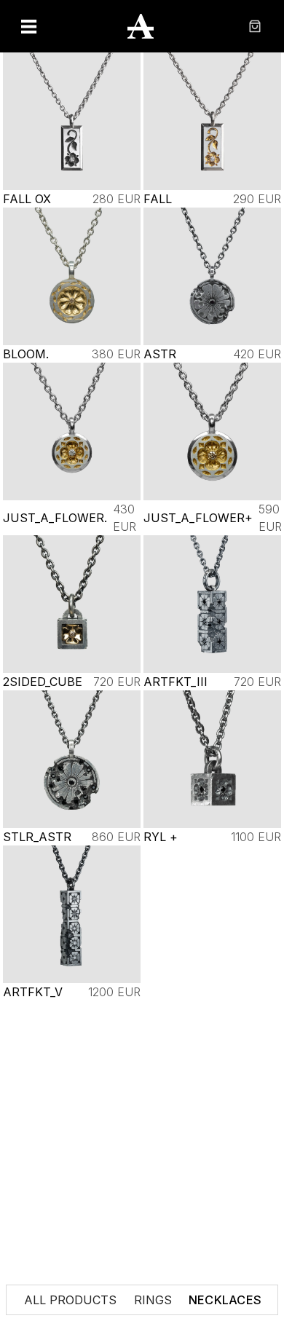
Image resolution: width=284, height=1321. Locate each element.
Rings (153, 1300)
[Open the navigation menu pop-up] (29, 26)
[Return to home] (142, 26)
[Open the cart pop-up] (255, 26)
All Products (70, 1300)
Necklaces (225, 1300)
